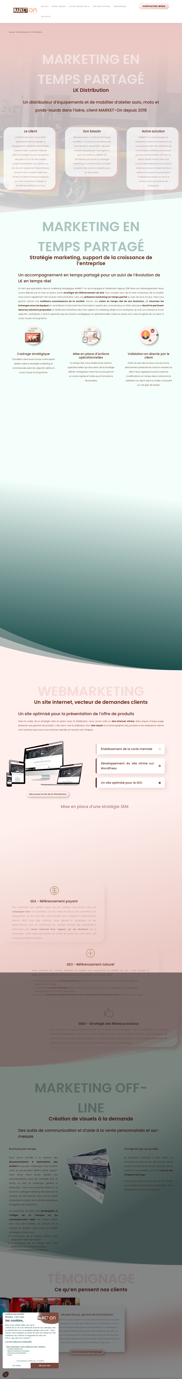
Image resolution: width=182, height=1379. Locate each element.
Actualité (46, 16)
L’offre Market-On (78, 6)
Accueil (45, 6)
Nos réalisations (101, 6)
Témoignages (119, 6)
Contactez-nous (153, 6)
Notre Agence (59, 6)
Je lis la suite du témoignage (86, 1351)
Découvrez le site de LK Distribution (47, 794)
